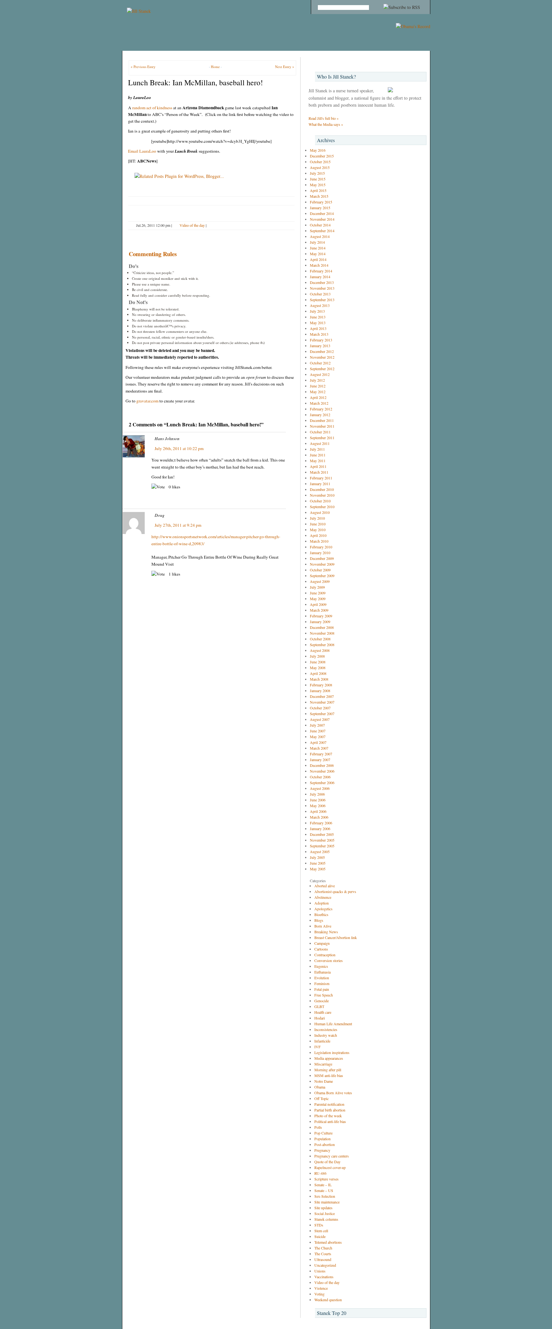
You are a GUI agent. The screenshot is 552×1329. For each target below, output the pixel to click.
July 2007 (317, 725)
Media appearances (328, 1058)
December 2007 (322, 696)
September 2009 (322, 575)
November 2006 (322, 771)
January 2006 (320, 828)
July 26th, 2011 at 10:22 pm (179, 448)
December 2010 (322, 489)
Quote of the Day (327, 1161)
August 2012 (320, 374)
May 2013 (318, 322)
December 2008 (322, 627)
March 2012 (319, 403)
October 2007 (320, 707)
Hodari (319, 1017)
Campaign (322, 943)
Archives (326, 140)
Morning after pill (327, 1069)
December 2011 (322, 420)
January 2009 (320, 621)
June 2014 (318, 247)
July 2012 (317, 380)
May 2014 (318, 253)
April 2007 (318, 742)
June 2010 (318, 523)
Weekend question (328, 1299)
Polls (318, 1127)
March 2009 (319, 610)
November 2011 (322, 426)
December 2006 (322, 765)
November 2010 (322, 495)
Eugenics (321, 966)
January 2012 (320, 414)
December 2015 (322, 155)
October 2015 (320, 161)
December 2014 (322, 213)
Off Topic (321, 1098)
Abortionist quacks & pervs (335, 891)
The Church (323, 1247)
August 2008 (320, 650)
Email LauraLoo (142, 151)
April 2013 (318, 328)
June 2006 (318, 799)
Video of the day (192, 225)
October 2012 (320, 362)
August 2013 (320, 305)
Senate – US (323, 1190)
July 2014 (317, 242)
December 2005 (322, 834)
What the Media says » (326, 124)
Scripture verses (326, 1178)
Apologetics (323, 908)
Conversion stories (328, 960)
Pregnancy (322, 1150)
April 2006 (318, 811)
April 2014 (318, 259)
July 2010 (317, 518)
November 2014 (322, 219)
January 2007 (320, 759)
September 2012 (322, 368)
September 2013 (322, 299)
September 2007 (322, 713)
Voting (319, 1293)
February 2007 (321, 753)
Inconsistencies (325, 1029)
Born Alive (322, 925)
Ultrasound (322, 1259)
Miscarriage (323, 1063)
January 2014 (320, 276)
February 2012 (321, 408)
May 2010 (318, 529)
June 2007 (318, 730)
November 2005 (322, 840)
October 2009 (320, 569)
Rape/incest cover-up (330, 1167)
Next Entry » (284, 66)
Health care (322, 1012)
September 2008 (322, 644)
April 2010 (318, 535)
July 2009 (317, 587)
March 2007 (319, 748)
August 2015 (320, 167)
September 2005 (322, 845)
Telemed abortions (328, 1242)
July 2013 (317, 311)
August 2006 (320, 788)
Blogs (318, 920)
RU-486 (320, 1173)
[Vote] (158, 487)
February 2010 (321, 546)
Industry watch (325, 1035)
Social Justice (324, 1213)
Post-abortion (324, 1144)
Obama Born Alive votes (333, 1092)
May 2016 (318, 150)
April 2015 (318, 190)
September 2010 (322, 506)
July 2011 (317, 449)
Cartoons (321, 948)
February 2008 (321, 684)
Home (215, 66)
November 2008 (322, 633)
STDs (318, 1224)
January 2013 (320, 345)
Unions (320, 1270)
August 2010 (320, 512)
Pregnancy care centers (331, 1155)
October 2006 (320, 776)
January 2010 (320, 552)
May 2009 (318, 598)
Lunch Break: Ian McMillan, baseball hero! (195, 82)
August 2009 (320, 581)
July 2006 (317, 794)
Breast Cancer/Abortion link (335, 937)
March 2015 (319, 196)
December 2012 (322, 351)
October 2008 (320, 638)
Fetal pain (321, 989)
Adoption (321, 902)
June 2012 (318, 385)
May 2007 (318, 736)
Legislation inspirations (331, 1052)
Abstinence (322, 897)
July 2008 (317, 656)
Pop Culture (323, 1132)
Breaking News (326, 931)
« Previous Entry (143, 66)
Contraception (324, 954)
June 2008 (318, 661)
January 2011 (320, 483)
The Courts (322, 1253)
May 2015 (318, 184)
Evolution (321, 977)
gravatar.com (147, 401)
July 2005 (317, 857)
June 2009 (318, 592)
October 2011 (320, 431)
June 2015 (318, 178)
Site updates (323, 1207)
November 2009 (322, 564)
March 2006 (319, 817)
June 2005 (318, 863)
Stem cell (321, 1230)
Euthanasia (322, 971)
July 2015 (317, 173)
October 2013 (320, 293)
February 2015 (321, 201)
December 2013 (322, 282)
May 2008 (318, 667)
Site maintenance (327, 1201)
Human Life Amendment (333, 1023)
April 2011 (318, 466)
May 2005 (318, 868)
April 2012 (318, 397)
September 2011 (322, 437)
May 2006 (318, 805)
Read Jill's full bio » (324, 118)
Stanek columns (326, 1219)
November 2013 (322, 288)
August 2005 (320, 851)
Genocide (321, 1000)
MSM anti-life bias (328, 1075)
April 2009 (318, 604)
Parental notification (329, 1104)
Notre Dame (323, 1081)
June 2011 (318, 454)
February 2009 (321, 615)
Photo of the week (328, 1115)
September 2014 (322, 230)
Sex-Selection (324, 1196)
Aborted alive (324, 885)
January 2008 (320, 690)
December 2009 (322, 558)
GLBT (319, 1006)
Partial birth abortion (329, 1109)
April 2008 (318, 673)
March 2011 (319, 472)
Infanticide (322, 1040)
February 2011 (321, 477)
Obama (319, 1086)
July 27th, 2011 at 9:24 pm (178, 525)
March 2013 (319, 334)
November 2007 (322, 702)
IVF (317, 1046)
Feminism (321, 983)
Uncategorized (325, 1265)
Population (322, 1138)
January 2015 (320, 207)
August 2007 (320, 719)
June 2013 (318, 316)
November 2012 (322, 357)
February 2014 (321, 270)
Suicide (320, 1236)
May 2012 (318, 391)
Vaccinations (324, 1276)
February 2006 (321, 822)
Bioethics (321, 914)
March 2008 (319, 679)
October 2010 (320, 500)
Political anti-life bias (330, 1121)
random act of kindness (152, 108)
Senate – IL (323, 1184)
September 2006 (322, 782)
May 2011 (318, 460)
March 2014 (319, 265)
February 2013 (321, 339)
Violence (321, 1288)
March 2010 (319, 541)
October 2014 (320, 224)
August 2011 (320, 443)
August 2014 (320, 236)
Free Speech (323, 994)
